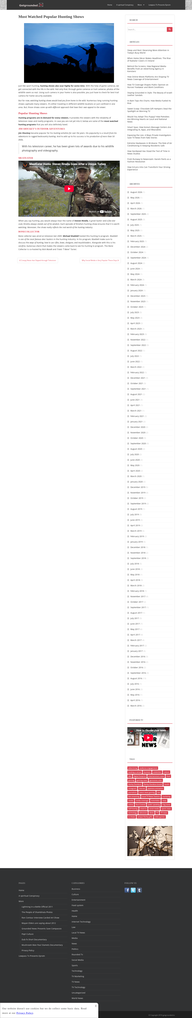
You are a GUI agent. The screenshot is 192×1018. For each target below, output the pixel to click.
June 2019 (135, 520)
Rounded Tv (77, 954)
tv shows (131, 817)
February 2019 (137, 536)
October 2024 (136, 252)
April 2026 (135, 203)
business (147, 772)
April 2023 (135, 323)
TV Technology (78, 987)
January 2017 (136, 651)
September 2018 (138, 558)
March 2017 (136, 640)
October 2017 (136, 602)
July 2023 (134, 312)
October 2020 (136, 438)
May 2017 (134, 629)
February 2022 (137, 372)
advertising (132, 768)
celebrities (157, 772)
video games (160, 817)
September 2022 (138, 345)
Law (73, 927)
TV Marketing (78, 976)
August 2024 (136, 263)
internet (142, 788)
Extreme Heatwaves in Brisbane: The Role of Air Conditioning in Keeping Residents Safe (149, 144)
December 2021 (137, 378)
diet (129, 776)
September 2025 (138, 214)
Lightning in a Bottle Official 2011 (37, 906)
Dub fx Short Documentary (34, 939)
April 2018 (135, 580)
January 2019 (136, 541)
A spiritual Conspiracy (124, 5)
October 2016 (136, 667)
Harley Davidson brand (153, 784)
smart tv (143, 808)
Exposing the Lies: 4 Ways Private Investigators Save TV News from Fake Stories (149, 136)
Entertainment (78, 900)
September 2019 (138, 503)
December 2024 (137, 246)
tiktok (151, 813)
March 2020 (136, 476)
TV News (76, 981)
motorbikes (155, 800)
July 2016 (134, 683)
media (130, 800)
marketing (166, 796)
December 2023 (137, 296)
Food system (77, 905)
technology (132, 813)
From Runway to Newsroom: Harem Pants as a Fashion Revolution (149, 160)
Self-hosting (133, 808)
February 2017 (137, 645)
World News (77, 998)
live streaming (133, 796)
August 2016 (136, 678)
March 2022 (136, 367)
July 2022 (134, 356)
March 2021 (136, 410)
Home (109, 5)
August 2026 (136, 192)
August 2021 (136, 394)
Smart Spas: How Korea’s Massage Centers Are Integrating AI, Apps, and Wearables (149, 128)
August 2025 (136, 219)
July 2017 (134, 618)
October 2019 (136, 498)
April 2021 (135, 405)
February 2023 (137, 334)
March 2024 (136, 279)
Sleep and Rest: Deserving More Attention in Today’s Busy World (148, 51)
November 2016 (137, 662)
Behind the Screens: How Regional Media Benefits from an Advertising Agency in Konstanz (146, 69)
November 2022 (137, 339)
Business (76, 889)
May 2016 (134, 694)
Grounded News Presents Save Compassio (41, 928)
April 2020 (135, 470)
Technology (77, 971)
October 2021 (136, 383)
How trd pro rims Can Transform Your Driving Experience (148, 168)
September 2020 (138, 443)
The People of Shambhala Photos (37, 912)
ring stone (166, 804)
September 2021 (138, 388)
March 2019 (136, 531)
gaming (131, 780)
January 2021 (136, 421)
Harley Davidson (134, 784)
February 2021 (137, 416)
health (166, 784)
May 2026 (134, 197)
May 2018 (134, 574)
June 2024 (135, 268)
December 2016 (137, 656)
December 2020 (137, 427)
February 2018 (137, 591)
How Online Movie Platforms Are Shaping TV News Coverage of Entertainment (148, 78)
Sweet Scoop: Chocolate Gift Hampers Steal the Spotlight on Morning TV (149, 109)
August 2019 (136, 509)
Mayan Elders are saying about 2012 (39, 923)
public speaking (154, 804)
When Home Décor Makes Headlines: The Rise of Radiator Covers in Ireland (149, 59)
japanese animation (155, 788)
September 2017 (138, 607)
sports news (166, 808)
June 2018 (135, 569)
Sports (75, 965)
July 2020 (134, 454)
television (143, 813)
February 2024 (137, 285)
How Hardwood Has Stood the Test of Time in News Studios (148, 152)
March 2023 (136, 328)
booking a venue (134, 772)
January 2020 (136, 481)
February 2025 (137, 241)
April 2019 (135, 525)
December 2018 (137, 547)
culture (166, 772)
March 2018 (136, 585)
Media (75, 938)
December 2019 (137, 487)
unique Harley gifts (145, 817)
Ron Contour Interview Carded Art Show (40, 917)
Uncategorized (78, 992)
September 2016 (138, 673)
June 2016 (135, 689)
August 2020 (136, 449)
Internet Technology (81, 921)
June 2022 (135, 361)
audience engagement (148, 768)
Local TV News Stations (151, 796)
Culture (75, 894)
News (74, 943)
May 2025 (134, 230)
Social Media (78, 960)
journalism (132, 792)
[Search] (169, 29)
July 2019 (134, 514)
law (158, 792)
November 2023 (137, 301)
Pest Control (140, 804)
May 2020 (134, 465)
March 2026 (136, 208)
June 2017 (135, 623)
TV (157, 813)
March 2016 (136, 705)
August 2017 (136, 612)
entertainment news (156, 776)
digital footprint (140, 776)
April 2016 (135, 700)
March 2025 (136, 236)
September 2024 (138, 257)
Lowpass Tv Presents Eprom (159, 5)
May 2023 (134, 317)
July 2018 (134, 563)
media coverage (142, 800)
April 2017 (135, 634)
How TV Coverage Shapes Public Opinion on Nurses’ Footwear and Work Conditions (147, 86)
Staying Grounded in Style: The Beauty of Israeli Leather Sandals (149, 94)
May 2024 (134, 274)
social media (154, 808)
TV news (164, 813)
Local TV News (78, 932)
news (164, 800)
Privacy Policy (28, 950)
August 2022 (136, 350)
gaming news (142, 780)
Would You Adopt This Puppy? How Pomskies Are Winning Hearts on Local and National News (148, 119)
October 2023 (136, 307)
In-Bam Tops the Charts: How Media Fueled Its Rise (149, 102)
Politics (75, 949)
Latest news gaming (147, 792)
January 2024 (136, 290)
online (130, 804)
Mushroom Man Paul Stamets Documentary (42, 945)
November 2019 (137, 492)
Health (75, 910)
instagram (132, 788)
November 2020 (137, 432)
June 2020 (135, 459)
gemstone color (156, 780)
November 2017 (137, 596)
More (140, 5)
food (168, 776)
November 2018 (137, 552)
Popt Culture (27, 934)
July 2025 (134, 225)
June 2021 (135, 399)
